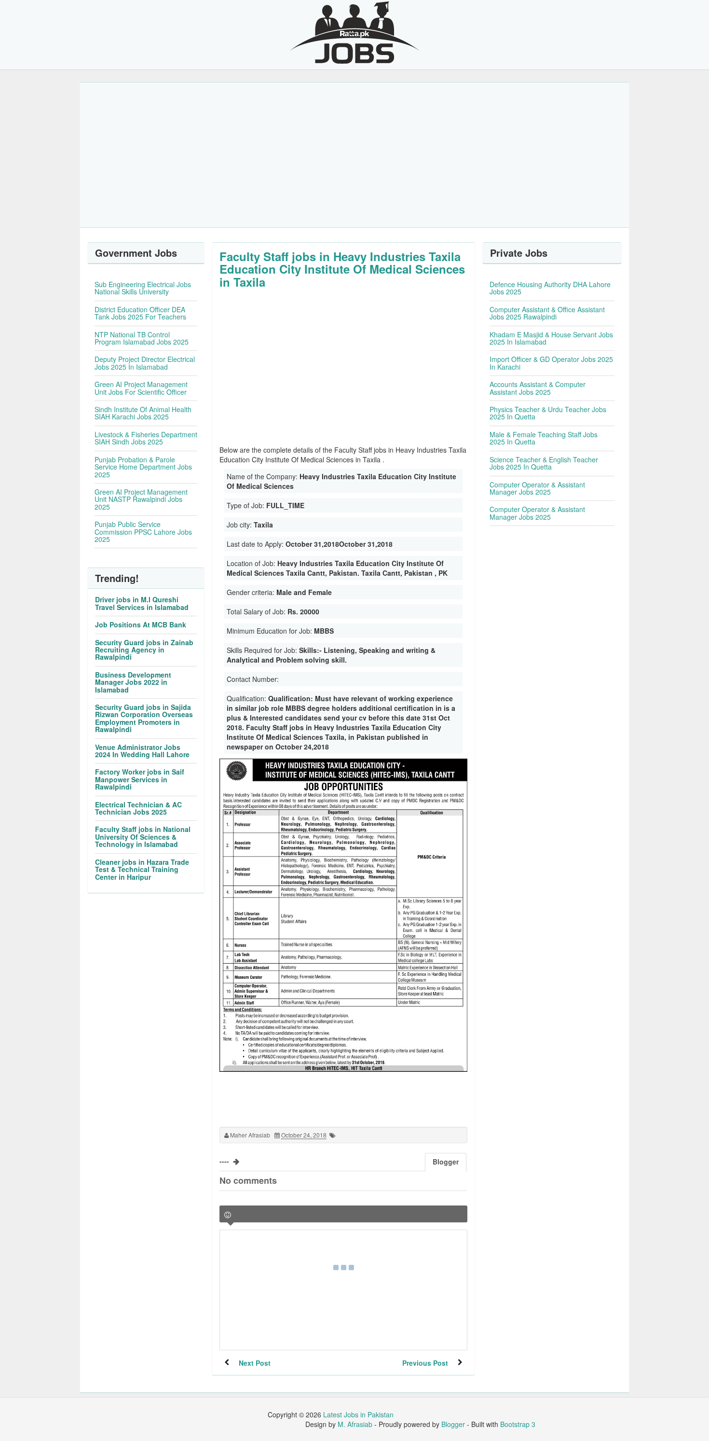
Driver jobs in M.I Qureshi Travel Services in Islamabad (142, 603)
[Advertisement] (354, 154)
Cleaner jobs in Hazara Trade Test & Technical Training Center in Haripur (142, 869)
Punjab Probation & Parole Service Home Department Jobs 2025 (143, 467)
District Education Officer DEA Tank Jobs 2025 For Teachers (140, 313)
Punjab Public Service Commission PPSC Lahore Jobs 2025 (143, 531)
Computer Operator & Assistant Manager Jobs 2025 (537, 488)
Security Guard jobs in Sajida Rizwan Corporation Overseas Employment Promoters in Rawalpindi (144, 718)
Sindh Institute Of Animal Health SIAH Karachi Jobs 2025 (143, 412)
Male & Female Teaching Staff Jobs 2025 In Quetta (544, 438)
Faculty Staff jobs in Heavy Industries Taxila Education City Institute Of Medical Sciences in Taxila (342, 269)
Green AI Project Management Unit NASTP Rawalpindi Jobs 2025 (141, 499)
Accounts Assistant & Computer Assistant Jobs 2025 (538, 387)
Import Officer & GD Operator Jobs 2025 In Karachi (551, 362)
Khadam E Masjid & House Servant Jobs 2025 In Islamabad (551, 338)
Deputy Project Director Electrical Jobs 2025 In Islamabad (145, 362)
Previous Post (425, 1363)
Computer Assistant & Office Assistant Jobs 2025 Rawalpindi (547, 313)
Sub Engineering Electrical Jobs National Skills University (143, 287)
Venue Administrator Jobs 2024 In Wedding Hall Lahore (142, 750)
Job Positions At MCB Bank (140, 624)
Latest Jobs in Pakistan (358, 1414)
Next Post (255, 1363)
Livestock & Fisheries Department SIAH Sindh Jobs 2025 (146, 438)
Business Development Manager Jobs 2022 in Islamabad (133, 682)
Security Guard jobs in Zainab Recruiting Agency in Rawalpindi (144, 649)
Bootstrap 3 (517, 1424)
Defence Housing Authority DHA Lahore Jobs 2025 (550, 287)
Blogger (453, 1424)
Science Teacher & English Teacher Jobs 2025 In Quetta (544, 463)
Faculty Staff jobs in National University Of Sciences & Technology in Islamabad (143, 836)
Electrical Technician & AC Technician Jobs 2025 (138, 808)
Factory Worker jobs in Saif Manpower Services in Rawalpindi (139, 779)
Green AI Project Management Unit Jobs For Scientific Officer (141, 387)
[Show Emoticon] (227, 1214)
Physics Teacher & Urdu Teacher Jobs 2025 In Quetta (548, 412)
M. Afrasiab (355, 1424)
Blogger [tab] (446, 1161)
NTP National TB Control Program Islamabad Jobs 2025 (142, 338)
